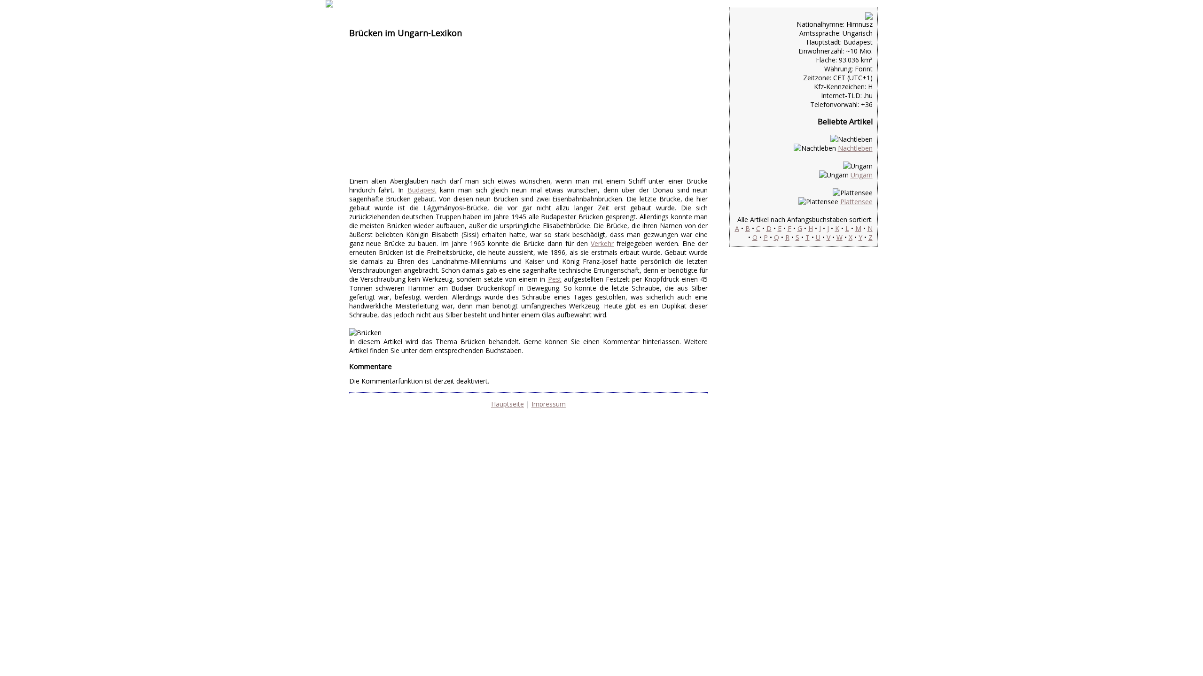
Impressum (548, 403)
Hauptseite (507, 403)
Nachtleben (855, 148)
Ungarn (862, 174)
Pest (555, 279)
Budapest (422, 189)
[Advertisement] (528, 111)
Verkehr (602, 243)
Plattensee (856, 201)
